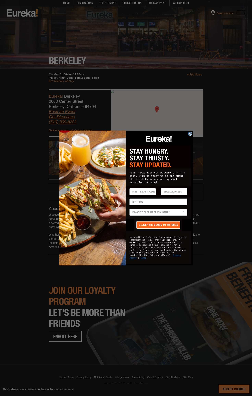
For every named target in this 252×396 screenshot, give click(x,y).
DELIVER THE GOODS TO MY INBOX (158, 224)
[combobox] (157, 212)
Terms (143, 258)
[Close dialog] (189, 133)
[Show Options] (184, 212)
